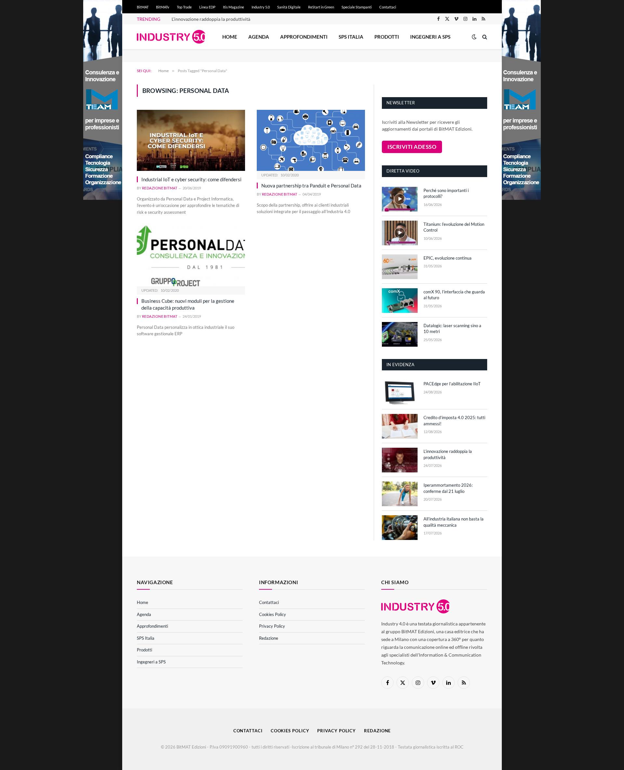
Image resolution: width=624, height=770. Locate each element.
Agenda (258, 37)
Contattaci (387, 7)
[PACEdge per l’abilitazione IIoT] (400, 392)
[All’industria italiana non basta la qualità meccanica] (400, 527)
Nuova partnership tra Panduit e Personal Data (311, 185)
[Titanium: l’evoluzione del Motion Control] (400, 233)
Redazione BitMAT (159, 188)
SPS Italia (351, 37)
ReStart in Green (321, 7)
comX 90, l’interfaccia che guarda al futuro (454, 295)
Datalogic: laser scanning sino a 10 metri (452, 328)
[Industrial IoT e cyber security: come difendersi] (191, 140)
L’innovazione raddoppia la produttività (211, 19)
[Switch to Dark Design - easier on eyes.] (474, 36)
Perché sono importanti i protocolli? (446, 193)
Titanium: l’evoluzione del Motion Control (453, 227)
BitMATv (162, 7)
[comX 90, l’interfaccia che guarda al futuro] (400, 300)
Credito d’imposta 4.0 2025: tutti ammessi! (454, 420)
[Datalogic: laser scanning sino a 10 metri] (400, 334)
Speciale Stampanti (357, 7)
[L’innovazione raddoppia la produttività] (400, 460)
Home (229, 37)
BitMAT (143, 7)
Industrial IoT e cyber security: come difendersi (191, 179)
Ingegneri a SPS (430, 37)
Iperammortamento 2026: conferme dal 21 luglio (448, 488)
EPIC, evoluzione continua (447, 258)
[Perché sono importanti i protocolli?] (400, 199)
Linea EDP (207, 7)
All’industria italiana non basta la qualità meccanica (453, 522)
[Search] (484, 37)
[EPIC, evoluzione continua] (400, 266)
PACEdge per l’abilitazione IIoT (452, 383)
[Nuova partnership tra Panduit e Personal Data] (311, 140)
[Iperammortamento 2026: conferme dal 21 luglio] (400, 493)
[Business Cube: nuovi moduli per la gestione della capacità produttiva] (191, 255)
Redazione (268, 638)
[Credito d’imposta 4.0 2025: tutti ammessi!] (400, 426)
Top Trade (184, 7)
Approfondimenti (304, 37)
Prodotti (386, 37)
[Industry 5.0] (171, 37)
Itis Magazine (233, 7)
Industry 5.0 (261, 7)
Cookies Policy (272, 614)
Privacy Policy (272, 626)
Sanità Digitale (289, 7)
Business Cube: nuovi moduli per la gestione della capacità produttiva (187, 304)
